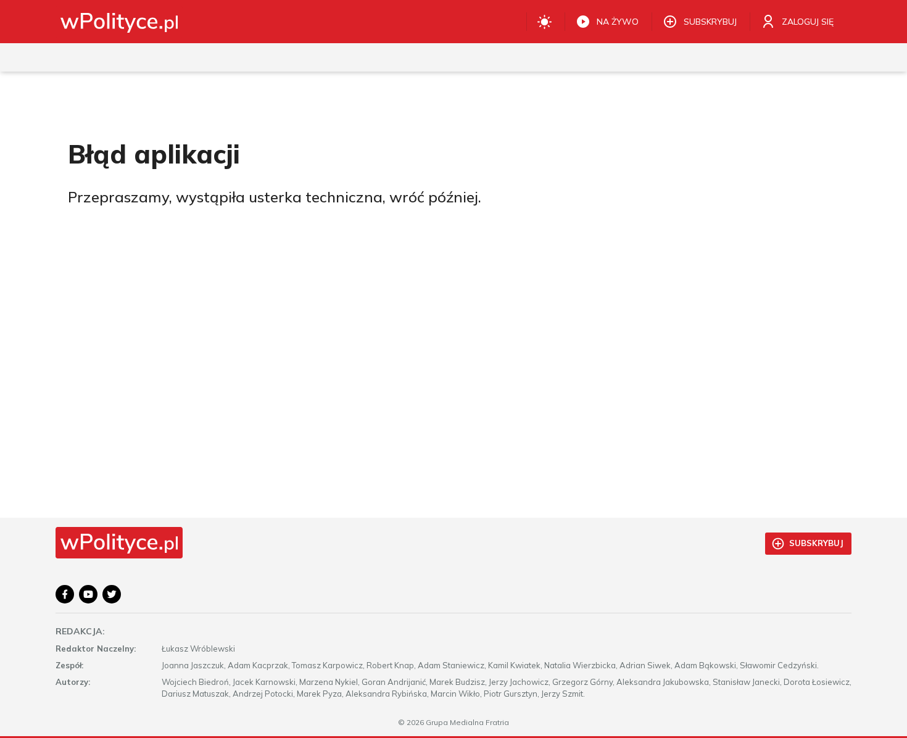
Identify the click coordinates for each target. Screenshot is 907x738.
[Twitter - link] (111, 594)
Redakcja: (80, 631)
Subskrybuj (816, 543)
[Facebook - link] (65, 594)
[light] (544, 21)
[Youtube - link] (88, 594)
